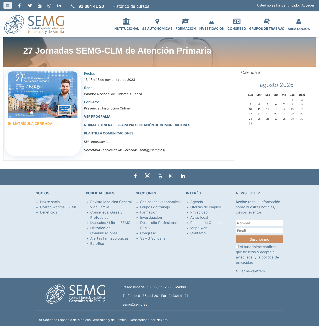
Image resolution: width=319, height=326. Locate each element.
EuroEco (97, 243)
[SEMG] (34, 24)
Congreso (148, 233)
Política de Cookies (206, 222)
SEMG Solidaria (153, 238)
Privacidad (199, 212)
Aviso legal (199, 217)
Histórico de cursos (130, 6)
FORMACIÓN (186, 28)
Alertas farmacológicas (109, 238)
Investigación (151, 217)
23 (302, 114)
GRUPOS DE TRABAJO (266, 28)
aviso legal (244, 257)
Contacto (198, 233)
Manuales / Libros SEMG (110, 222)
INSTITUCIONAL (126, 28)
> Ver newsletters (250, 271)
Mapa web (198, 228)
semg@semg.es (135, 304)
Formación (148, 212)
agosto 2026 (277, 84)
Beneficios (48, 212)
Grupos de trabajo (155, 207)
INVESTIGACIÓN (211, 28)
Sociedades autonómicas (160, 202)
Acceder (308, 5)
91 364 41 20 (91, 6)
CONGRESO (236, 28)
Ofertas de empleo (205, 207)
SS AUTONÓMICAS (157, 28)
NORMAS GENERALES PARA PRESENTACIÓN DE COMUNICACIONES (137, 125)
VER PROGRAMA (97, 116)
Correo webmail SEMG (58, 207)
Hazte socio (50, 202)
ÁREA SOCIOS (299, 29)
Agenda (196, 202)
